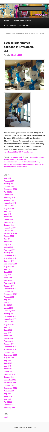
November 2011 (10, 319)
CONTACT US (24, 25)
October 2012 (9, 291)
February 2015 (9, 222)
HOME (6, 20)
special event (22, 166)
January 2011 (9, 344)
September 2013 (10, 263)
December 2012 (10, 288)
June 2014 (8, 241)
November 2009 (10, 382)
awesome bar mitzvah (37, 157)
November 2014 (10, 228)
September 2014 (10, 233)
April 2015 (8, 216)
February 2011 (9, 341)
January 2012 (9, 313)
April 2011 (8, 335)
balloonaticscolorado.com (13, 162)
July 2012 (7, 299)
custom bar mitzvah (11, 164)
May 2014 (7, 244)
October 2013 (9, 261)
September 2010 (10, 355)
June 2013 (8, 272)
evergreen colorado (26, 164)
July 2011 (7, 327)
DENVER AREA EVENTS (22, 20)
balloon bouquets (10, 159)
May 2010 (7, 366)
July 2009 (7, 393)
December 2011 (10, 316)
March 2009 (8, 404)
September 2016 (10, 189)
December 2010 (10, 346)
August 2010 (9, 357)
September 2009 (10, 388)
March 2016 (8, 194)
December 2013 (10, 255)
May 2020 (7, 178)
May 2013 (7, 274)
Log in (6, 417)
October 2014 (9, 230)
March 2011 (8, 338)
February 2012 (9, 310)
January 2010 (9, 377)
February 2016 (9, 197)
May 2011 (7, 333)
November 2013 (10, 258)
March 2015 (8, 219)
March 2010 (8, 371)
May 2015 (7, 214)
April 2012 (8, 305)
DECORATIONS (10, 25)
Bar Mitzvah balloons (31, 162)
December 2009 (10, 380)
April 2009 (8, 402)
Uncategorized (16, 157)
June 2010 (8, 363)
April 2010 (8, 368)
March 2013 (8, 280)
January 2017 (9, 183)
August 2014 (9, 236)
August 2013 (9, 266)
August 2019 (9, 181)
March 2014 (8, 247)
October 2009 (9, 385)
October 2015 (9, 205)
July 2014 (7, 239)
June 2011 (8, 330)
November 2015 (10, 203)
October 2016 (9, 186)
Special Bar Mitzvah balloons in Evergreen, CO (19, 47)
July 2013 (7, 269)
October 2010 (9, 352)
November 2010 (10, 349)
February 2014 (9, 250)
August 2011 (9, 324)
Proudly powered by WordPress (24, 427)
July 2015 (7, 211)
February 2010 (9, 374)
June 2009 (8, 396)
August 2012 (9, 297)
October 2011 (9, 321)
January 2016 (9, 200)
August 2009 (9, 390)
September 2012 (10, 294)
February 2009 (9, 407)
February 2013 (9, 283)
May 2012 (7, 302)
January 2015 (9, 225)
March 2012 (8, 308)
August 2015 (9, 208)
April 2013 (8, 277)
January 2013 (9, 286)
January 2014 (9, 252)
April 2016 (8, 192)
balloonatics (21, 159)
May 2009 (7, 399)
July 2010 (7, 360)
